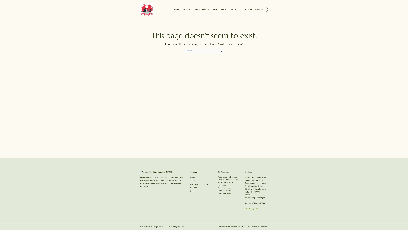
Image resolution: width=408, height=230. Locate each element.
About (192, 181)
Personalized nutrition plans (228, 177)
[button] (189, 10)
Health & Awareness (225, 193)
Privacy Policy (224, 227)
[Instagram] (253, 209)
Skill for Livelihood (224, 188)
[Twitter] (250, 209)
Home (176, 9)
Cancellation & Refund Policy (257, 227)
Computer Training (224, 191)
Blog (192, 191)
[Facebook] (246, 209)
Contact (234, 9)
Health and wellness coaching (228, 180)
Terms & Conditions (238, 227)
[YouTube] (257, 209)
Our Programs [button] (200, 9)
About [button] (185, 9)
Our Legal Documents (199, 184)
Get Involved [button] (218, 9)
